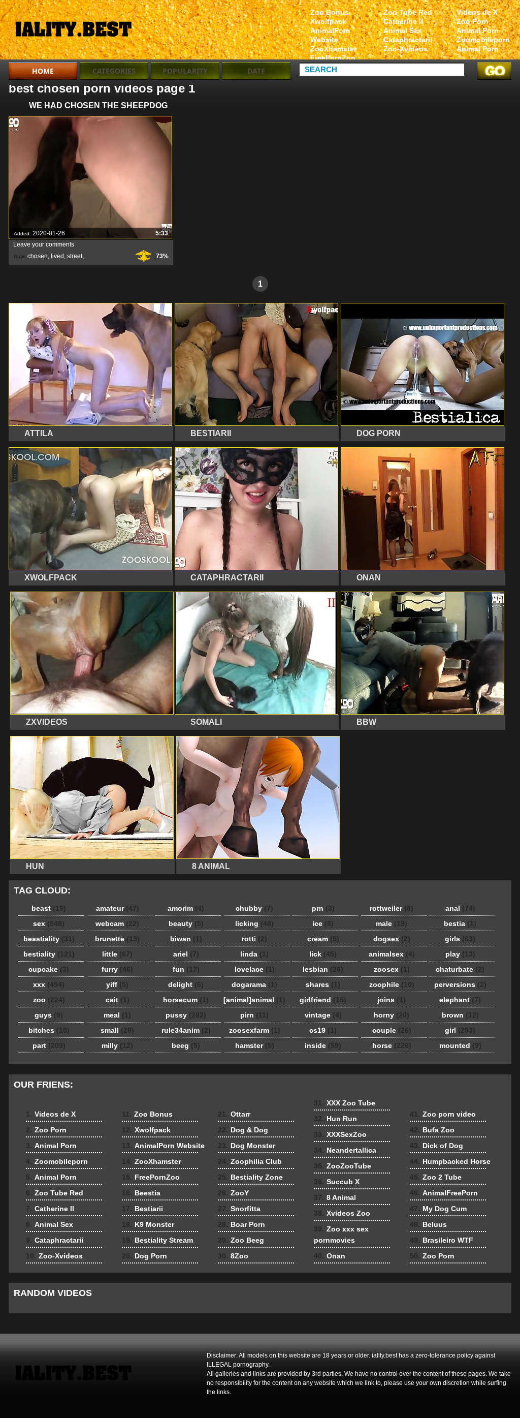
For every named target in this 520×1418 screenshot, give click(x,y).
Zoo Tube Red (407, 12)
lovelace (255, 969)
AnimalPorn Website (330, 35)
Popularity (185, 71)
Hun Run (335, 1119)
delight (186, 984)
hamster (254, 1045)
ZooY (233, 1193)
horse (391, 1045)
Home (43, 71)
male (391, 923)
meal (117, 1015)
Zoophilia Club (250, 1161)
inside (323, 1045)
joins (391, 1000)
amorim (186, 908)
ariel (186, 954)
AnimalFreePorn (444, 1193)
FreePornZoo (332, 58)
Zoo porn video (443, 1114)
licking (254, 923)
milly (117, 1045)
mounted (460, 1045)
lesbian (323, 969)
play (460, 954)
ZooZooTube (342, 1166)
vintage (323, 1015)
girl (460, 1030)
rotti (254, 939)
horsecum (186, 1000)
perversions (460, 984)
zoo (49, 1000)
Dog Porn (144, 1256)
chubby (254, 908)
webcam (117, 923)
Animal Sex (402, 30)
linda (254, 954)
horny (391, 1015)
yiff (117, 984)
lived (57, 256)
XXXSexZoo (340, 1134)
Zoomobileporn (483, 40)
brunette (117, 939)
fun (186, 969)
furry (117, 969)
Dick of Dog (436, 1146)
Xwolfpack (328, 21)
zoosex (392, 969)
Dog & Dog (243, 1130)
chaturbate (460, 969)
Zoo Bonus (329, 12)
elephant (460, 1000)
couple (391, 1030)
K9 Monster (148, 1224)
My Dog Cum (438, 1209)
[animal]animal (254, 1000)
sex (48, 923)
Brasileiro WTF (441, 1240)
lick (323, 954)
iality (73, 32)
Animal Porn (478, 30)
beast (48, 908)
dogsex (391, 939)
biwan (186, 939)
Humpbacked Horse (450, 1161)
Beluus (428, 1224)
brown (460, 1015)
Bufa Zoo (432, 1130)
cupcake (48, 969)
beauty (186, 923)
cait (117, 1000)
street (74, 256)
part (49, 1045)
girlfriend (323, 1000)
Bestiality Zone (250, 1177)
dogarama (254, 984)
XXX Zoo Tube (344, 1103)
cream (323, 939)
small (117, 1030)
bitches (49, 1030)
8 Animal (335, 1197)
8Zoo (233, 1256)
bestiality (49, 954)
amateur (117, 908)
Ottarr (234, 1114)
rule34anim (186, 1030)
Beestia (141, 1193)
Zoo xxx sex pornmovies (341, 1234)
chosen (37, 256)
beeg (186, 1045)
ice (323, 923)
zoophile (391, 984)
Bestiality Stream (157, 1240)
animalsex (392, 954)
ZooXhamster (333, 49)
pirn (254, 1015)
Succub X (337, 1182)
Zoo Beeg (241, 1240)
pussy (186, 1015)
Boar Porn (241, 1224)
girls (460, 939)
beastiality (49, 939)
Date (256, 71)
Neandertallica (345, 1150)
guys (49, 1015)
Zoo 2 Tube (436, 1177)
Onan (329, 1256)
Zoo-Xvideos (405, 49)
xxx (48, 984)
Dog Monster (246, 1146)
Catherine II (403, 21)
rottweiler (391, 908)
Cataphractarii (407, 40)
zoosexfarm (254, 1030)
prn (323, 908)
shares (323, 984)
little (117, 954)
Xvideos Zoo (342, 1213)
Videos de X (477, 12)
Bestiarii (142, 1209)
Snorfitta (239, 1209)
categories (114, 71)
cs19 (323, 1030)
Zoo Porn (473, 21)
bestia (460, 923)
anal (460, 908)
